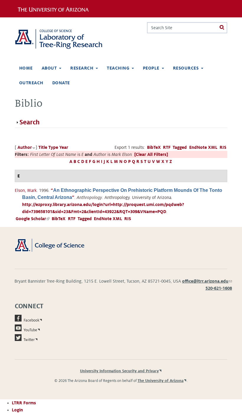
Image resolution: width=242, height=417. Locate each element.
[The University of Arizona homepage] (55, 8)
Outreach (31, 82)
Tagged (180, 147)
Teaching (118, 68)
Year (63, 147)
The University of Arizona (161, 381)
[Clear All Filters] (151, 154)
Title (42, 147)
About (49, 68)
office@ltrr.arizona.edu (207, 281)
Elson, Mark (26, 190)
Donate (61, 82)
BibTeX (154, 147)
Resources (186, 68)
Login (17, 410)
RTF (167, 147)
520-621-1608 (218, 288)
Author (24, 147)
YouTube (30, 330)
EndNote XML (203, 147)
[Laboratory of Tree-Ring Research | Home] (65, 39)
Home (26, 68)
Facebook (31, 320)
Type (53, 147)
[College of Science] (56, 245)
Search (29, 122)
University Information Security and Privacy (119, 371)
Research (81, 68)
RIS (223, 147)
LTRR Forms (24, 402)
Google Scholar (33, 218)
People (151, 68)
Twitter (29, 340)
